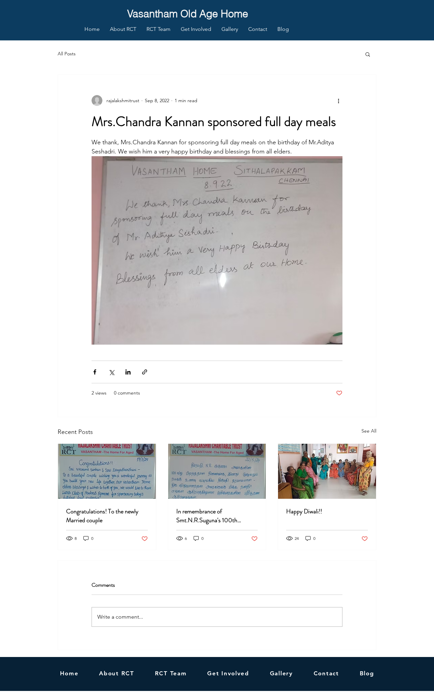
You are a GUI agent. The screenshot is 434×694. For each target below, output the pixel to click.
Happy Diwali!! (304, 511)
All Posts (67, 54)
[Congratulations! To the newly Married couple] (107, 471)
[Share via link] (144, 372)
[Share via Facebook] (95, 372)
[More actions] (338, 100)
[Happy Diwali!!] (327, 471)
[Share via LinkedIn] (128, 372)
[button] (367, 54)
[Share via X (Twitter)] (111, 372)
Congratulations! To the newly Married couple (102, 516)
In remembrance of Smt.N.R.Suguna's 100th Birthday (206, 516)
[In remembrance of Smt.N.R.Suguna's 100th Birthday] (217, 471)
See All (368, 431)
